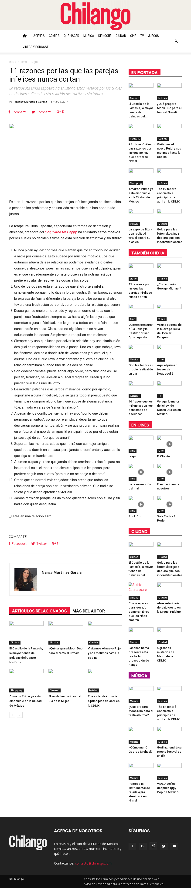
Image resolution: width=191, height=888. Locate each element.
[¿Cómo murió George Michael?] (169, 271)
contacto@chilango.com (93, 863)
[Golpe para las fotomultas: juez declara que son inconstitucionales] (169, 217)
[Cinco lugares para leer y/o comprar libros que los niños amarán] (141, 590)
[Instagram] (153, 846)
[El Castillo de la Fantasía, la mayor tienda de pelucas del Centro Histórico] (26, 633)
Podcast (135, 138)
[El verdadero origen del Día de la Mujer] (65, 680)
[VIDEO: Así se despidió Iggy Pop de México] (169, 771)
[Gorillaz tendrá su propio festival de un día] (141, 353)
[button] (176, 41)
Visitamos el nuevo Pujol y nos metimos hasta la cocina (104, 653)
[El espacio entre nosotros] (169, 472)
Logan (133, 456)
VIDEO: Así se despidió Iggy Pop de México (167, 788)
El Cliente (163, 456)
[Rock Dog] (141, 504)
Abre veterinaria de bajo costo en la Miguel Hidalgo (169, 607)
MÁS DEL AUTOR (88, 611)
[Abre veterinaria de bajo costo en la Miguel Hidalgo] (169, 590)
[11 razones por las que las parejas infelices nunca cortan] (141, 271)
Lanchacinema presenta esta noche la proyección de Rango (139, 656)
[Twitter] (163, 846)
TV (142, 36)
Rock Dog (135, 516)
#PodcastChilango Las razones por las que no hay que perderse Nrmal (141, 153)
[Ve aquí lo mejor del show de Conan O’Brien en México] (169, 389)
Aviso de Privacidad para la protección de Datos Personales (123, 884)
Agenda (39, 36)
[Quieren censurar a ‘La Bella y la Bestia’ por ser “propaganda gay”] (141, 312)
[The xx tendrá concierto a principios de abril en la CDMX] (105, 680)
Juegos (153, 36)
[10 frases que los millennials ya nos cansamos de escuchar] (141, 389)
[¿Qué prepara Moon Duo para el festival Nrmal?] (65, 633)
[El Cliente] (169, 444)
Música (88, 36)
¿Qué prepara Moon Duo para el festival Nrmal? (169, 108)
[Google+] (143, 846)
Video (161, 319)
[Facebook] (132, 846)
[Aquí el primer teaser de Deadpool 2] (169, 353)
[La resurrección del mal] (141, 472)
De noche (105, 36)
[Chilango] (95, 15)
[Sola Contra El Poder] (169, 504)
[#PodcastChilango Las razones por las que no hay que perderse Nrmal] (141, 132)
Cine (133, 36)
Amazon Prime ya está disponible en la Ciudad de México (25, 701)
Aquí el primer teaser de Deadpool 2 (167, 369)
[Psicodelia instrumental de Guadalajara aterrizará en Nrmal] (141, 771)
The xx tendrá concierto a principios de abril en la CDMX (104, 701)
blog (60, 232)
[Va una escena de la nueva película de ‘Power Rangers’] (169, 312)
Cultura (134, 223)
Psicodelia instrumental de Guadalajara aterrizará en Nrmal (139, 792)
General (54, 690)
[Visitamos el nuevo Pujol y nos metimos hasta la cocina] (105, 633)
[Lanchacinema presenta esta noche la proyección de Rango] (141, 635)
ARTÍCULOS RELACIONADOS (39, 611)
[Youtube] (174, 846)
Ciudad (121, 36)
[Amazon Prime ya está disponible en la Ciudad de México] (26, 680)
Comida (54, 36)
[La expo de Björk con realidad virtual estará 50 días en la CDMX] (141, 217)
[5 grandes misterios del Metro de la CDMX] (169, 635)
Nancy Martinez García (31, 101)
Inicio (12, 62)
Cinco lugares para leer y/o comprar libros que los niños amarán (139, 612)
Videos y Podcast (35, 47)
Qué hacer (71, 36)
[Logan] (141, 444)
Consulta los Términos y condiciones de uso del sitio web (122, 879)
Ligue (133, 278)
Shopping (17, 690)
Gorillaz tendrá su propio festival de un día (141, 369)
